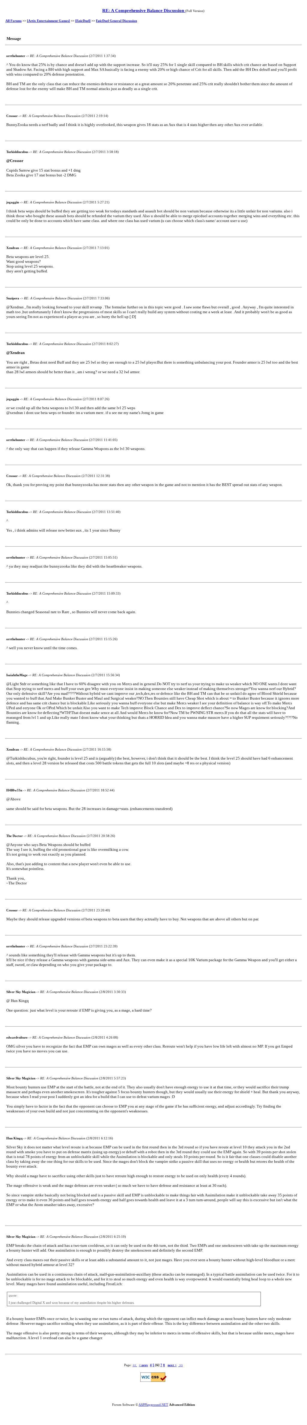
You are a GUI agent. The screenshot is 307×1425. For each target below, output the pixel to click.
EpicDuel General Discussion (116, 20)
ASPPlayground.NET (153, 1404)
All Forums (13, 20)
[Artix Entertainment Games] (48, 20)
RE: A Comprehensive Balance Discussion (143, 10)
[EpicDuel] (83, 20)
